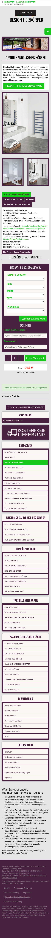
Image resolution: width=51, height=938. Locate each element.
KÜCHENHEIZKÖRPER (13, 571)
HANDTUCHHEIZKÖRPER (25, 2)
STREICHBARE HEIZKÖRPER (15, 612)
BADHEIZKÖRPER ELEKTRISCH (16, 529)
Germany (29, 881)
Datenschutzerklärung (12, 767)
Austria (4, 881)
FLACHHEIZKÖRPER (12, 483)
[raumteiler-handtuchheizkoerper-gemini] (12, 172)
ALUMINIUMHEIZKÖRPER (14, 643)
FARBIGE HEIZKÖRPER (13, 659)
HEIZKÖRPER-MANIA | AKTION (16, 452)
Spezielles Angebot (11, 762)
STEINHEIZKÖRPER (12, 689)
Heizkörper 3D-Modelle (13, 726)
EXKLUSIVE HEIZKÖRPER (14, 503)
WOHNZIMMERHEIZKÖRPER (15, 555)
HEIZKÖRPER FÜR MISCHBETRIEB (17, 535)
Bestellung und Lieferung (13, 757)
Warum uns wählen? (12, 710)
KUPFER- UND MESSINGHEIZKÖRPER (19, 679)
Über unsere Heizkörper (13, 721)
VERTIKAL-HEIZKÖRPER (14, 478)
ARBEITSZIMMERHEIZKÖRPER (16, 576)
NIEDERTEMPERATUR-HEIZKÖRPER (18, 498)
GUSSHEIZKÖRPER (12, 674)
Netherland (44, 881)
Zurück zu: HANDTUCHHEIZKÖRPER (26, 407)
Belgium (11, 881)
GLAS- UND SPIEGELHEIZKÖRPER (17, 664)
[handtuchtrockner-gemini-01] (38, 172)
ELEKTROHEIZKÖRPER (13, 524)
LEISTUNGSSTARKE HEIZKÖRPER (17, 493)
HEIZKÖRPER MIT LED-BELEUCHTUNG (19, 617)
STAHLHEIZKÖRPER (12, 684)
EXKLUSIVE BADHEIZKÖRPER (16, 508)
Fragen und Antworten (12, 731)
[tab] (16, 194)
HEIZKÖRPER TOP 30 (12, 586)
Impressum (8, 777)
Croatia (17, 881)
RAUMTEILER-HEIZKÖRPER (15, 628)
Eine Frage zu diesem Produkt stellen (17, 252)
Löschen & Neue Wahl (33, 318)
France (22, 881)
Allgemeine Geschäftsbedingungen (17, 772)
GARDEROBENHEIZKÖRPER (15, 581)
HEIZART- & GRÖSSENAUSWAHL (23, 85)
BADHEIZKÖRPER (11, 560)
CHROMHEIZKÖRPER (13, 648)
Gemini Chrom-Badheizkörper (15, 239)
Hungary (36, 881)
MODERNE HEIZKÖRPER (14, 488)
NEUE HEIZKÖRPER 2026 (14, 591)
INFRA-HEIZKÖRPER (12, 622)
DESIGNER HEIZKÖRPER (14, 467)
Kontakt (7, 888)
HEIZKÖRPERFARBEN (13, 705)
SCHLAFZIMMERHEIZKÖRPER (16, 566)
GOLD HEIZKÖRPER (12, 669)
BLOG (7, 736)
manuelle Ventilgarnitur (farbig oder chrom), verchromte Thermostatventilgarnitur (24, 227)
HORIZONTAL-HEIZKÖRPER (15, 473)
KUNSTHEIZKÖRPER (12, 607)
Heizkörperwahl (10, 716)
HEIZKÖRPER (9, 2)
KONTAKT (8, 752)
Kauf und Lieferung (11, 892)
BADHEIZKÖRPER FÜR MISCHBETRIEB (19, 540)
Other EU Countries (16, 883)
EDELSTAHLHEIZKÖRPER (14, 654)
